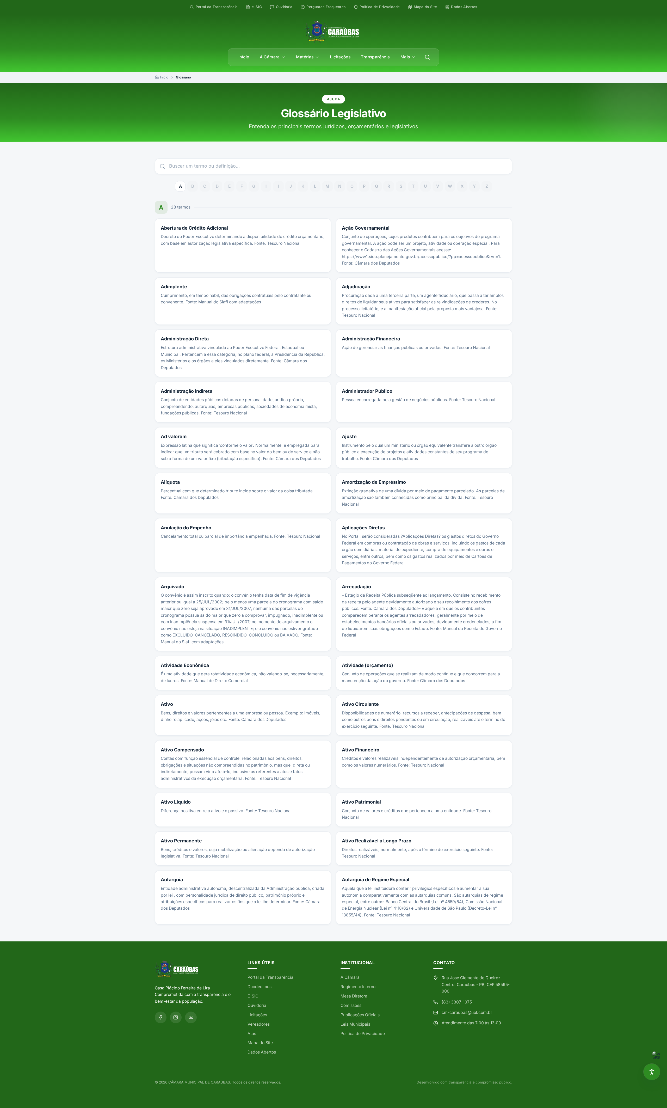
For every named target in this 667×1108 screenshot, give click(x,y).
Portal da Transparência (270, 977)
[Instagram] (176, 1017)
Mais (405, 56)
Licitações (340, 56)
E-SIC (253, 996)
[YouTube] (191, 1017)
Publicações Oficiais (360, 1014)
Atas (252, 1033)
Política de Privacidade (363, 1033)
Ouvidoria (257, 1005)
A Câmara (270, 56)
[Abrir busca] (427, 57)
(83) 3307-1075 (457, 1002)
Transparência (375, 56)
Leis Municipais (355, 1024)
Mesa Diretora (354, 996)
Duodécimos (259, 986)
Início (243, 56)
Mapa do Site (260, 1042)
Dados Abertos (262, 1052)
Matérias (304, 56)
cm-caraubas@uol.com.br (467, 1012)
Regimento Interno (358, 986)
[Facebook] (160, 1017)
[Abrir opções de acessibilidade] (652, 1072)
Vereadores (259, 1024)
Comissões (351, 1005)
